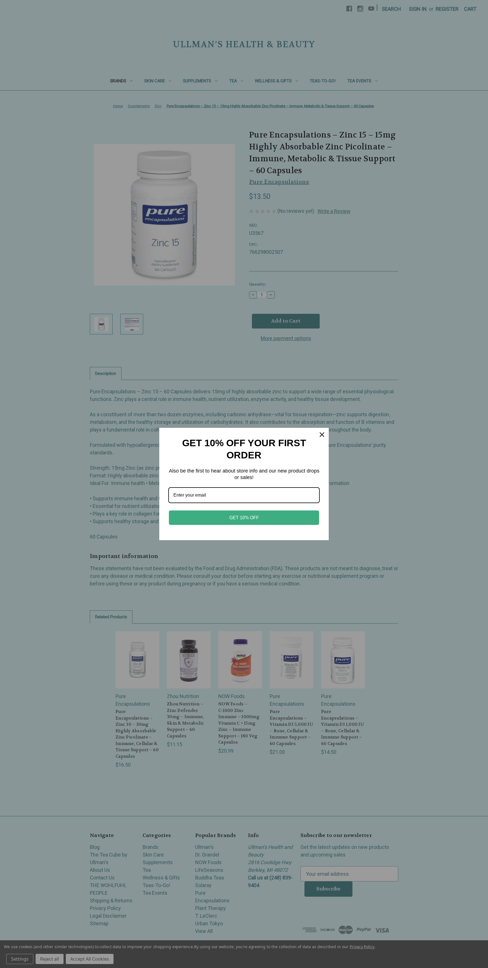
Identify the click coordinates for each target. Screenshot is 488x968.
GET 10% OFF (244, 517)
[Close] (322, 434)
